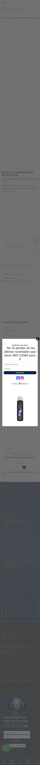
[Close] (37, 339)
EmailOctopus (24, 383)
